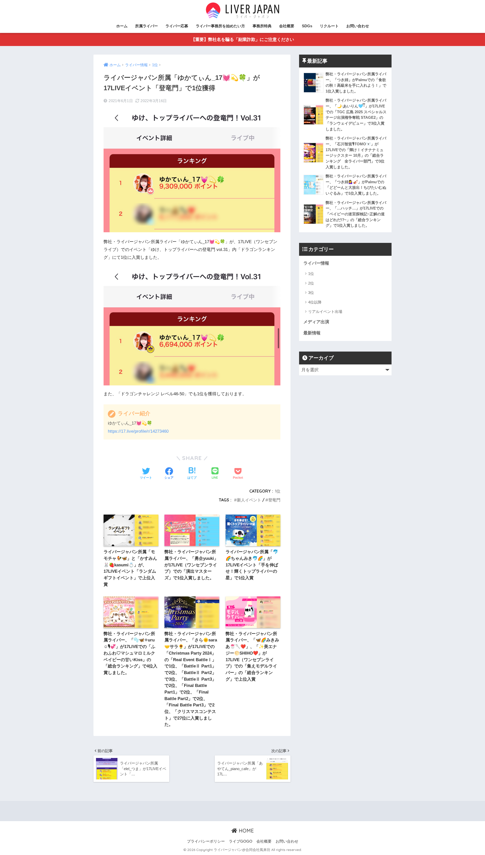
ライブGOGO (240, 841)
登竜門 (274, 499)
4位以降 (315, 302)
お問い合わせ (357, 26)
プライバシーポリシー (206, 841)
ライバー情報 (316, 263)
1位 (277, 491)
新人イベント (249, 499)
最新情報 (312, 333)
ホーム (122, 26)
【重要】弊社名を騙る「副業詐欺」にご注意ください (242, 39)
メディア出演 (316, 321)
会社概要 (286, 26)
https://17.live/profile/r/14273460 (138, 431)
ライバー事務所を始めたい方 (220, 26)
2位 (311, 283)
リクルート (329, 26)
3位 (311, 292)
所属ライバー (146, 26)
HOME (245, 830)
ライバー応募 (176, 26)
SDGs (307, 26)
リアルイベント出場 (325, 311)
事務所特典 (262, 26)
